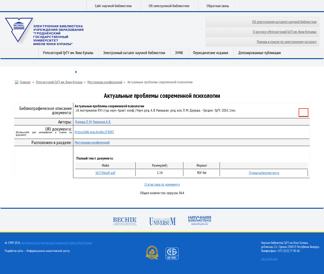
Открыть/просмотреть (264, 172)
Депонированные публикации (259, 52)
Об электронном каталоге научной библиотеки (284, 21)
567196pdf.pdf (105, 172)
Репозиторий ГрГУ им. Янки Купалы (68, 52)
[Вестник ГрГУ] (125, 221)
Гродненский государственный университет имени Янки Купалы (56, 243)
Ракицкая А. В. (102, 121)
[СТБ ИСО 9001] (175, 259)
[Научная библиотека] (199, 221)
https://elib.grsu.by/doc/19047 (94, 132)
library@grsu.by (269, 259)
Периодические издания (210, 52)
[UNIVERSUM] (162, 221)
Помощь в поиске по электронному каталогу (287, 41)
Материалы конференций (105, 82)
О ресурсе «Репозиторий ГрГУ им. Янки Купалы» (285, 31)
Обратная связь (218, 5)
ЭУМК (179, 52)
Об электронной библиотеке (169, 5)
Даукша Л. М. (83, 121)
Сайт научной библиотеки (113, 5)
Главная (25, 82)
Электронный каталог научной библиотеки (134, 52)
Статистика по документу (162, 184)
